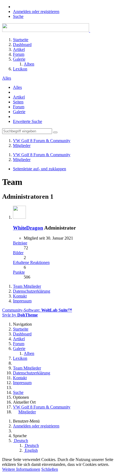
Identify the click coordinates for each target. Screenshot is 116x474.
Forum (18, 106)
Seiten (18, 102)
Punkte (19, 272)
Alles (17, 87)
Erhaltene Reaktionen (31, 262)
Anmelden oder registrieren (36, 11)
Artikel (19, 97)
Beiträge (20, 243)
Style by (20, 315)
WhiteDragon (28, 228)
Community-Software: (37, 310)
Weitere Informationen (21, 469)
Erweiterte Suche (27, 121)
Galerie (19, 111)
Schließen (49, 469)
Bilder (18, 252)
